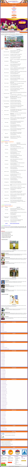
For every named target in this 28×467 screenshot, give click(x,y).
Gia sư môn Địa (3, 360)
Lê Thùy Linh (6, 289)
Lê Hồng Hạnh (7, 253)
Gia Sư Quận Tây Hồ (4, 387)
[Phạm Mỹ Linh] (3, 318)
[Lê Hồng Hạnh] (3, 254)
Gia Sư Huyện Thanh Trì (4, 401)
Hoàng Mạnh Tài (14, 304)
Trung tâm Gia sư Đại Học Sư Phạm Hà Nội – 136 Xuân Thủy (4, 458)
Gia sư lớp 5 (3, 330)
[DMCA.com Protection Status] (23, 460)
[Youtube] (24, 458)
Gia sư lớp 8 (3, 337)
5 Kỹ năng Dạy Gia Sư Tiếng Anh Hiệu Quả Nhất (6, 236)
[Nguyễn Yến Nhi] (3, 286)
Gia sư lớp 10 (3, 343)
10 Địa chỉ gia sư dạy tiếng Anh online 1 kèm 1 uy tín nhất (7, 235)
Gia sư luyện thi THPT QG (4, 347)
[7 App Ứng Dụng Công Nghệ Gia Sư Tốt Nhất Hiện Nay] (2, 436)
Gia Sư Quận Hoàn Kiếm (4, 380)
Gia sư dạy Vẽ (3, 364)
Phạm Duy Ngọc (14, 277)
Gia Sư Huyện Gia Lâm (4, 397)
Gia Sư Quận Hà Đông (4, 394)
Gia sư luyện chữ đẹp (4, 323)
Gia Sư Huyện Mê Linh (4, 405)
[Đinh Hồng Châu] (3, 263)
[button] (1, 24)
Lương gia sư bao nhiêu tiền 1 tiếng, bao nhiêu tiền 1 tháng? (10, 458)
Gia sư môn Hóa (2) (4, 414)
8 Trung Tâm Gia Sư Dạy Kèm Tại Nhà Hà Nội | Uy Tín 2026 (4, 461)
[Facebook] (22, 458)
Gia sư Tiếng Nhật (3, 370)
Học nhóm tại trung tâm (4, 428)
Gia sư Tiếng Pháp (3, 373)
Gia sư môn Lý (3, 353)
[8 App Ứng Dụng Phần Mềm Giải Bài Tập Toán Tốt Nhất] (2, 434)
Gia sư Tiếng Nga (3, 377)
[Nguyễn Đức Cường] (3, 259)
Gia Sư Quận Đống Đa (4, 383)
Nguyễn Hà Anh (7, 280)
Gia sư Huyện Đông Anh (4, 398)
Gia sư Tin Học (3, 363)
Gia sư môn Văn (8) (4, 415)
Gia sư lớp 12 (3, 346)
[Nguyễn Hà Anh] (3, 282)
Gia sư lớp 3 (3, 327)
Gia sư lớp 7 (3, 336)
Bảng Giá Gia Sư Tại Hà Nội (7, 225)
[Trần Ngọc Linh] (3, 309)
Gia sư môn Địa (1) (3, 418)
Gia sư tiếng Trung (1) (4, 422)
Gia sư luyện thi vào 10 (4, 340)
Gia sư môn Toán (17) (4, 411)
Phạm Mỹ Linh (7, 316)
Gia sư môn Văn (3, 356)
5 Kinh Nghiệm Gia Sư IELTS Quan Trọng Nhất (6, 237)
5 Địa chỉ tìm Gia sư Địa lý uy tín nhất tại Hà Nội (6, 234)
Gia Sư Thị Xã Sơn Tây (4, 408)
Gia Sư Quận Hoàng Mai (4, 390)
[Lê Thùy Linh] (3, 290)
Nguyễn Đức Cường (7, 257)
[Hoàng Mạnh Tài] (14, 299)
